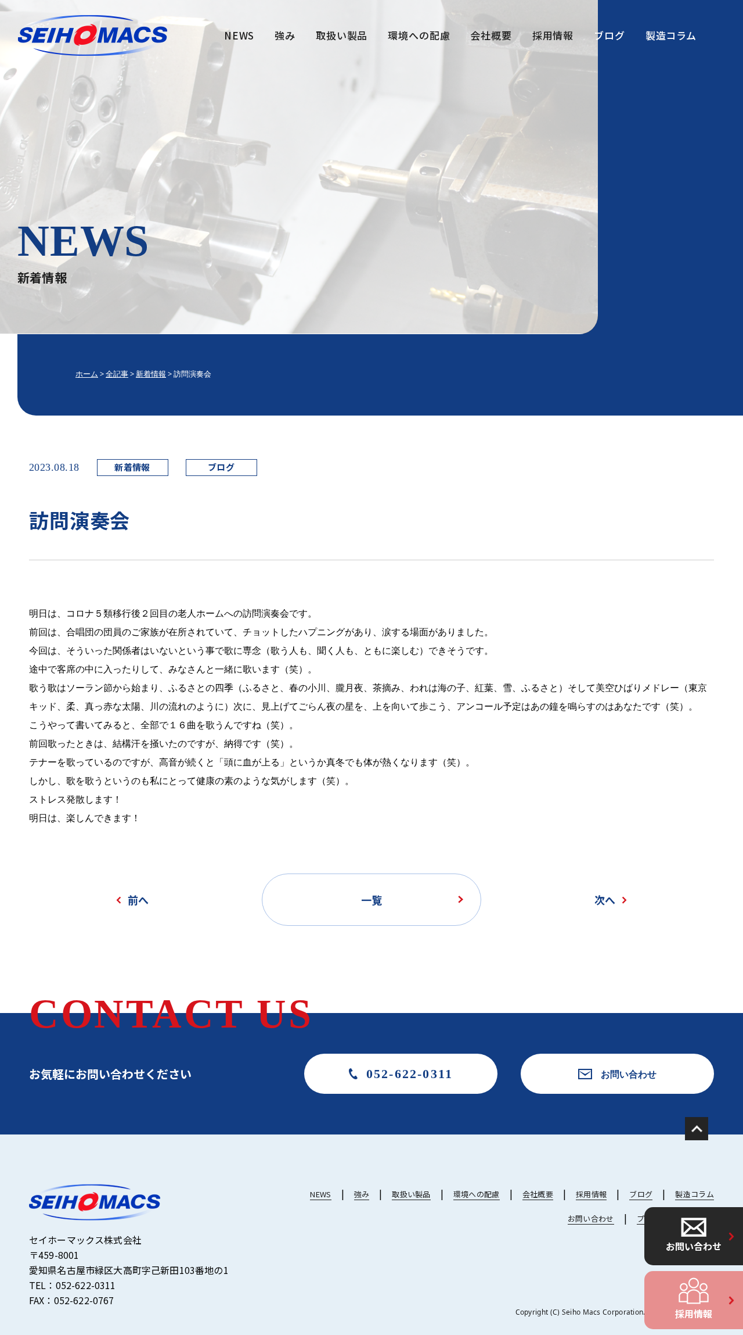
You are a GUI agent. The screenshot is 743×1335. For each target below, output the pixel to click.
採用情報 (693, 1313)
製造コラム (671, 35)
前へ (138, 899)
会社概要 (490, 35)
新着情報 (132, 467)
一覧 (371, 899)
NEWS (239, 35)
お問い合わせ (694, 1246)
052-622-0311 (409, 1073)
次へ (604, 899)
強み (285, 35)
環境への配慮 (419, 35)
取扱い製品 (341, 35)
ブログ (609, 35)
